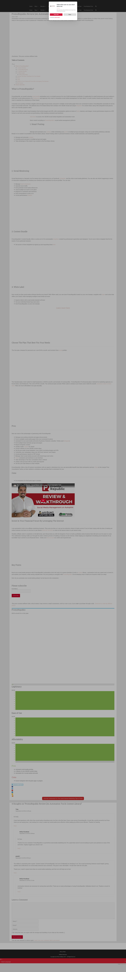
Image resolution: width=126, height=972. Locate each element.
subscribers (57, 17)
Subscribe (56, 14)
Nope (70, 14)
